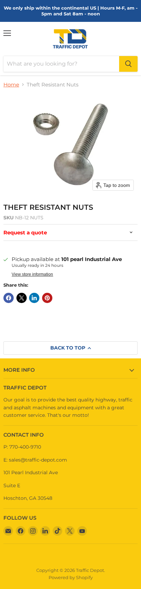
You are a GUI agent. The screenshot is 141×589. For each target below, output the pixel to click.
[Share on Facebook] (8, 298)
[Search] (128, 64)
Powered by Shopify (71, 577)
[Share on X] (21, 298)
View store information (32, 274)
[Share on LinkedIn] (34, 298)
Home (11, 84)
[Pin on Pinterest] (47, 298)
